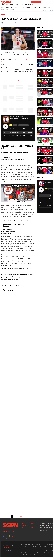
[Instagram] (45, 10)
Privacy (22, 529)
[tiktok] (9, 538)
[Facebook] (2, 285)
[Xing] (19, 285)
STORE (21, 4)
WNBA (34, 7)
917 (21, 516)
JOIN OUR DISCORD (36, 2)
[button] (52, 2)
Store (31, 527)
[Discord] (52, 10)
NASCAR (28, 7)
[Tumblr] (10, 285)
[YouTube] (50, 10)
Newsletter (33, 529)
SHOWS (3, 4)
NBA (3, 14)
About (22, 523)
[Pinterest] (8, 285)
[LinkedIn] (13, 285)
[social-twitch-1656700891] (3, 538)
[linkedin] (15, 536)
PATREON (11, 4)
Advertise (23, 525)
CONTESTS (31, 4)
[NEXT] (24, 516)
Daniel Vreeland (9, 23)
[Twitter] (43, 10)
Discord (32, 525)
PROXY (17, 4)
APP (7, 4)
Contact (32, 523)
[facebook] (3, 536)
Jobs (22, 527)
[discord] (6, 538)
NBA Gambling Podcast (27, 276)
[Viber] (16, 285)
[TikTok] (47, 10)
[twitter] (6, 536)
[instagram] (9, 536)
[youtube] (12, 536)
